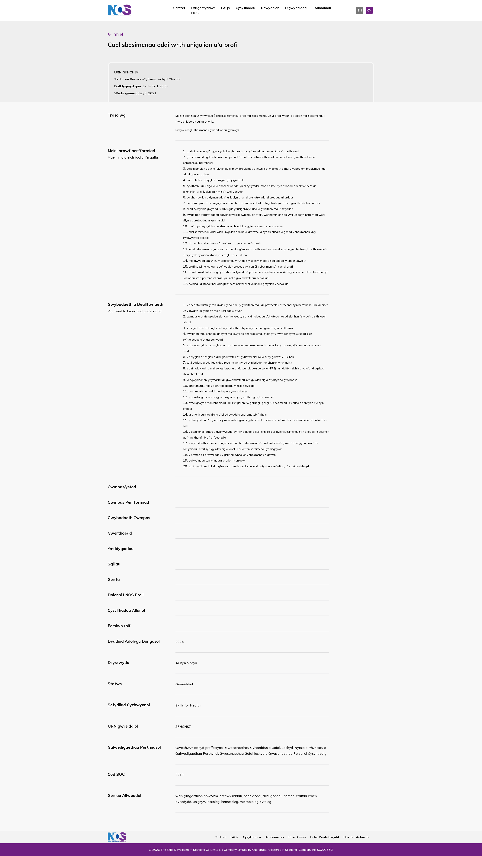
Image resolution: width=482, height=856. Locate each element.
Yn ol (118, 34)
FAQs (225, 8)
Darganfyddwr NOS (203, 10)
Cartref (179, 8)
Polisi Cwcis (297, 837)
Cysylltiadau (245, 8)
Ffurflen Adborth (356, 837)
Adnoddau (322, 8)
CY (369, 10)
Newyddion (270, 8)
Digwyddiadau (296, 8)
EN (360, 10)
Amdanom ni (274, 837)
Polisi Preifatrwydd (324, 837)
